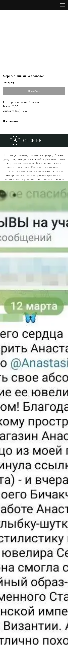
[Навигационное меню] (62, 5)
